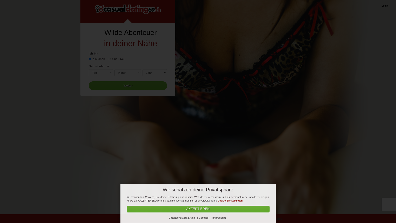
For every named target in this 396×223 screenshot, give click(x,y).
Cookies (204, 217)
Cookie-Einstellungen (230, 200)
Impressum (219, 217)
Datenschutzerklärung (182, 217)
